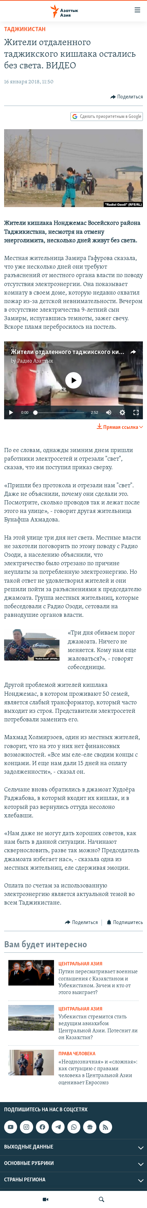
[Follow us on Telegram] (58, 1127)
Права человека (76, 1054)
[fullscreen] (136, 412)
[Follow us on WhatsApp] (73, 1127)
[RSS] (105, 1127)
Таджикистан (24, 30)
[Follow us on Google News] (89, 1127)
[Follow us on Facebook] (42, 1127)
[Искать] (101, 1199)
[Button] (126, 97)
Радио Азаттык (35, 361)
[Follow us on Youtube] (10, 1127)
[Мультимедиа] (45, 1199)
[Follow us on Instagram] (26, 1127)
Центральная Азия (80, 964)
